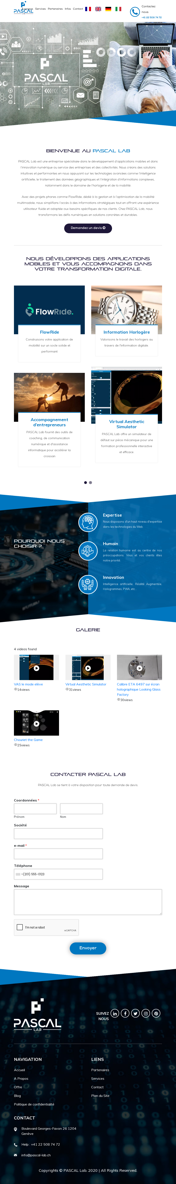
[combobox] (19, 874)
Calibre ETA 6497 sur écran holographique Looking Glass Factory (139, 689)
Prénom (19, 816)
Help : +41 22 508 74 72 (40, 1144)
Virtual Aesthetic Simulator (85, 684)
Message (21, 886)
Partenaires (55, 9)
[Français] (89, 11)
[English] (99, 11)
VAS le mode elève (28, 684)
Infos (68, 9)
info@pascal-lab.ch (36, 1155)
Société (20, 825)
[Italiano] (119, 11)
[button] (85, 482)
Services (40, 9)
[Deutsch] (109, 11)
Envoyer (88, 948)
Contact (78, 9)
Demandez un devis (87, 228)
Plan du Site (100, 1095)
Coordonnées (26, 800)
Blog (17, 1095)
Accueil (19, 1070)
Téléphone (23, 865)
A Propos (21, 1078)
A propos (27, 9)
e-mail (20, 845)
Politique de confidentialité (34, 1104)
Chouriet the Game (28, 740)
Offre (18, 1087)
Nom (63, 816)
